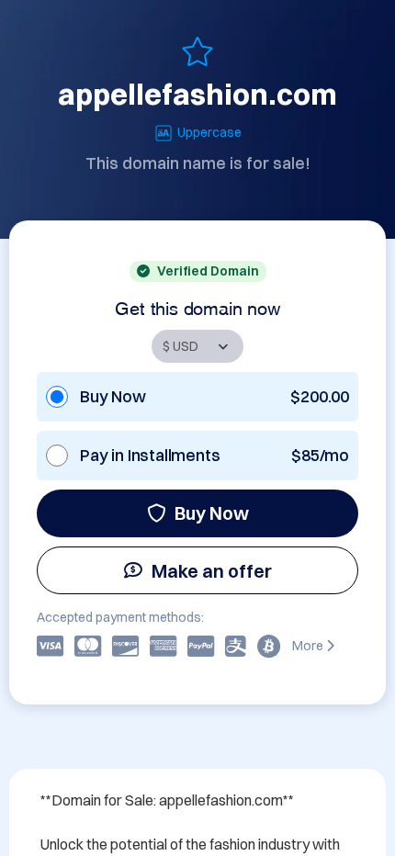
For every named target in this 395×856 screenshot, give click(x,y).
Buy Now (212, 512)
